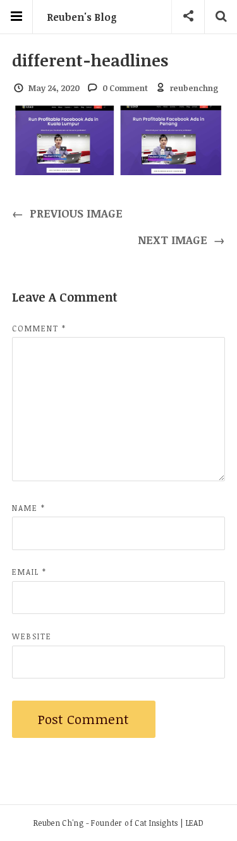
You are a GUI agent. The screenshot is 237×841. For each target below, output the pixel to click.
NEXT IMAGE (182, 239)
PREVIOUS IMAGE (67, 213)
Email (29, 572)
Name (29, 508)
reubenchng (194, 88)
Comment (39, 328)
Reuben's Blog (82, 17)
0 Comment (125, 88)
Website (32, 636)
